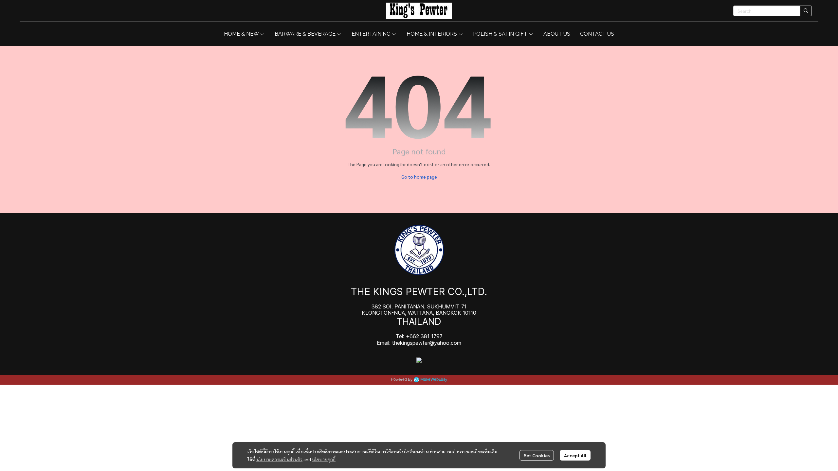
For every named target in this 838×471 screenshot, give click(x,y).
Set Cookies (537, 455)
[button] (772, 11)
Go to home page (419, 177)
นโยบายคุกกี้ (324, 459)
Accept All (575, 455)
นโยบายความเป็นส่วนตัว (279, 459)
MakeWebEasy (433, 379)
